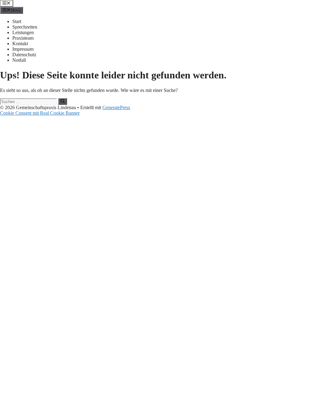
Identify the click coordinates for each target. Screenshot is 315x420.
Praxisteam (23, 38)
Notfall (19, 60)
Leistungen (23, 32)
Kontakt (20, 43)
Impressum (23, 49)
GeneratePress (116, 107)
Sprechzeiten (24, 27)
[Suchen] (62, 101)
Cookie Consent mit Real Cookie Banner (40, 113)
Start (16, 21)
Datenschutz (24, 54)
